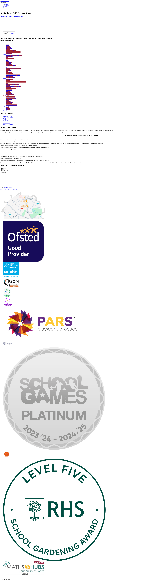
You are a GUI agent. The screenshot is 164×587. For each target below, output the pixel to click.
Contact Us (5, 110)
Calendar (7, 107)
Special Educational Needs (11, 65)
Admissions (5, 7)
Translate (12, 33)
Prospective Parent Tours (11, 50)
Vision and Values (9, 102)
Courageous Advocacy (10, 97)
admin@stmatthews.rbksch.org (7, 174)
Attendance (8, 80)
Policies (7, 61)
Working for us (9, 53)
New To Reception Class (11, 88)
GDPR (7, 57)
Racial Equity (8, 63)
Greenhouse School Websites (14, 189)
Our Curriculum (9, 72)
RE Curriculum (9, 99)
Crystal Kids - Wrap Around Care (12, 84)
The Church (8, 101)
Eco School (8, 69)
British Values (8, 47)
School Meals (8, 92)
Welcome (7, 45)
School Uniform (9, 93)
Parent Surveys (9, 90)
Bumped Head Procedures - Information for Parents (16, 82)
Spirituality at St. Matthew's (11, 105)
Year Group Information (10, 77)
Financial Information (10, 58)
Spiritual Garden (9, 103)
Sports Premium (9, 64)
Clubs (7, 83)
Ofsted (7, 60)
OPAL (7, 71)
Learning (5, 67)
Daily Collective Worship (11, 98)
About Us (5, 43)
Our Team (8, 49)
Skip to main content (5, 1)
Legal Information (8, 187)
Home (4, 42)
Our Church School (7, 95)
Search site (3, 579)
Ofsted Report (6, 5)
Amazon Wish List (9, 79)
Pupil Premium (9, 62)
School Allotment (9, 76)
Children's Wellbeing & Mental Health (13, 68)
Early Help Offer (9, 56)
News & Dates (6, 106)
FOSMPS (8, 85)
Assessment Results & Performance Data (14, 55)
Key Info (5, 54)
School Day (8, 91)
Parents (4, 78)
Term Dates (8, 109)
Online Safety (8, 87)
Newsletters (8, 108)
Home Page (5, 4)
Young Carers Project (10, 94)
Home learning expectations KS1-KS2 (13, 86)
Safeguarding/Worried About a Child (13, 52)
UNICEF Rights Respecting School (13, 75)
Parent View (5, 6)
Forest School (8, 70)
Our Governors (9, 48)
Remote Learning (9, 73)
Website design (4, 189)
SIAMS (7, 100)
